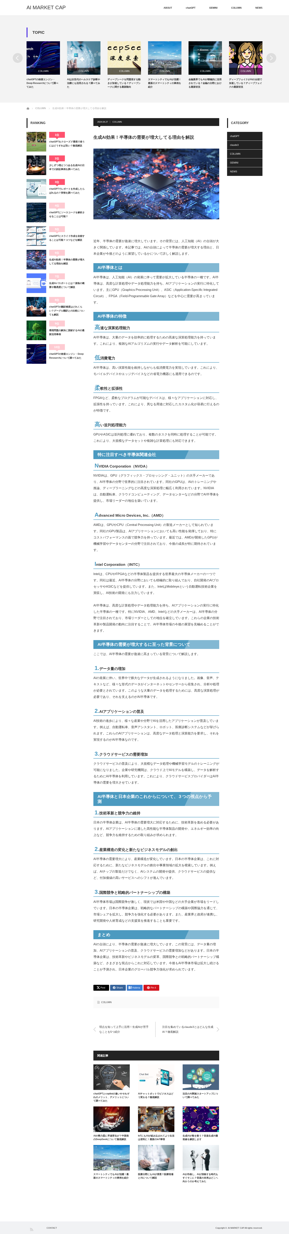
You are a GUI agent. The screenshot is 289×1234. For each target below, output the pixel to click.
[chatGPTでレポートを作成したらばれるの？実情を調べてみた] (36, 189)
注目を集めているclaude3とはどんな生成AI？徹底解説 (187, 1029)
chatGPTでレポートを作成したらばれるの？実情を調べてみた (67, 190)
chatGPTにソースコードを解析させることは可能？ (67, 214)
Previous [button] (18, 58)
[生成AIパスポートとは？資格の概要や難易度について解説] (36, 283)
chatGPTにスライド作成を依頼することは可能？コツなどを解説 (67, 238)
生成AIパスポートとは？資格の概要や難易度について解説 (67, 285)
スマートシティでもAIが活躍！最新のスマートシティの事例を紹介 (124, 83)
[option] (47, 65)
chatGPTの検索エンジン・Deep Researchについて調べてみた (66, 356)
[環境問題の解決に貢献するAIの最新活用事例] (36, 330)
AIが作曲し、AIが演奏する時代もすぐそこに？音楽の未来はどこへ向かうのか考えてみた (200, 1178)
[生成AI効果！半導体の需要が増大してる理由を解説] (36, 259)
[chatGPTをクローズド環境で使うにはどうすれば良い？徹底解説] (36, 142)
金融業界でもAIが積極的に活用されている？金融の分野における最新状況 (164, 83)
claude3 (234, 145)
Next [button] (271, 58)
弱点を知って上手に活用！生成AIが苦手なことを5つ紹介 (124, 1029)
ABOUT (168, 7)
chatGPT (190, 7)
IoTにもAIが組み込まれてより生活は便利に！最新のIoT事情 (156, 1137)
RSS (31, 1229)
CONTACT (52, 1228)
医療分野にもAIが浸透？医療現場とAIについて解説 (155, 1176)
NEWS (258, 7)
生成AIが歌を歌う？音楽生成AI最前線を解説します (200, 1137)
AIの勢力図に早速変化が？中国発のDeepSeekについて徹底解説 (111, 1137)
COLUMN (236, 7)
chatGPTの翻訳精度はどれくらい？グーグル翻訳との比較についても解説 (67, 310)
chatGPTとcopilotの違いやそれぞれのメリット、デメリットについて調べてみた (111, 1097)
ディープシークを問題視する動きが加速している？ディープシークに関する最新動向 (83, 83)
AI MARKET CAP (46, 7)
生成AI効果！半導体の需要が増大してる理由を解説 (67, 261)
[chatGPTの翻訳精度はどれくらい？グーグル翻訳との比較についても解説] (36, 307)
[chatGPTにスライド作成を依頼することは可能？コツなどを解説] (36, 236)
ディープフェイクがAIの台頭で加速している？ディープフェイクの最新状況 (205, 83)
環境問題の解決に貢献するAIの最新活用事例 (67, 332)
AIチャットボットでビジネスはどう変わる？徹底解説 (155, 1095)
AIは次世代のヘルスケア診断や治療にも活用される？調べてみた (43, 83)
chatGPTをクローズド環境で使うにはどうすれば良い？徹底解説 (67, 143)
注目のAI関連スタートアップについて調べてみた (200, 1095)
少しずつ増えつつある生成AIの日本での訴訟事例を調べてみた (67, 167)
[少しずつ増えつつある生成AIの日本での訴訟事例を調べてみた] (36, 165)
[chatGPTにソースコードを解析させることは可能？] (36, 212)
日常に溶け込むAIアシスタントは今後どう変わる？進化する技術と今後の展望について (245, 83)
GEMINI (213, 7)
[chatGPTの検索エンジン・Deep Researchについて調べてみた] (36, 354)
